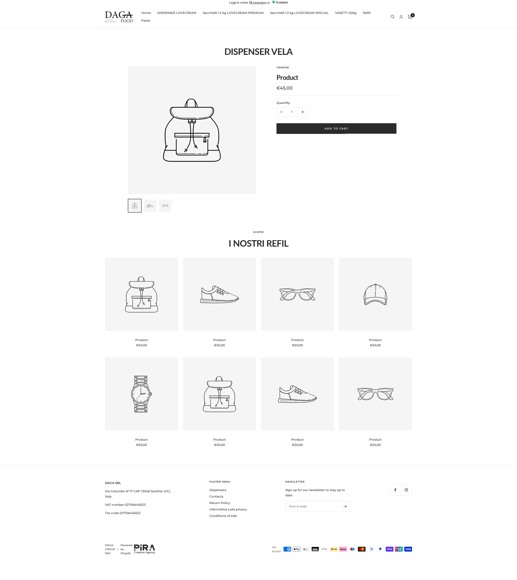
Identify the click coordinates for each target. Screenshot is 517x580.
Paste (145, 20)
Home (146, 13)
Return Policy (219, 503)
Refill (366, 13)
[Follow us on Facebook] (395, 490)
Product (141, 340)
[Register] (345, 506)
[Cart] (410, 17)
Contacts (216, 496)
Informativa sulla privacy (228, 509)
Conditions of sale (223, 516)
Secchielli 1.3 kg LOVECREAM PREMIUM (233, 13)
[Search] (392, 17)
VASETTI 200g (345, 13)
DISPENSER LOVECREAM (176, 13)
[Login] (401, 17)
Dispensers (217, 490)
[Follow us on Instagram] (406, 490)
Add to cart (336, 128)
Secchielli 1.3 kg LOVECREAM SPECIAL (299, 13)
